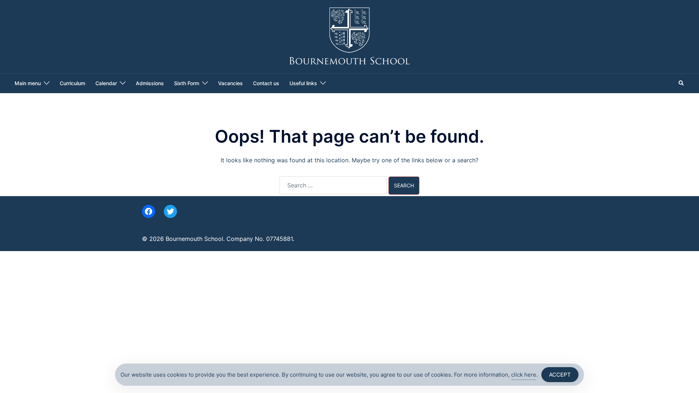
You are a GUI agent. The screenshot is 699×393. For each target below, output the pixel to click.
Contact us (266, 83)
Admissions (150, 83)
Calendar (106, 83)
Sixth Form (186, 83)
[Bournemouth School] (349, 36)
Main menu (28, 83)
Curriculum (72, 83)
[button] (681, 83)
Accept (560, 374)
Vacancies (230, 83)
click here (523, 374)
